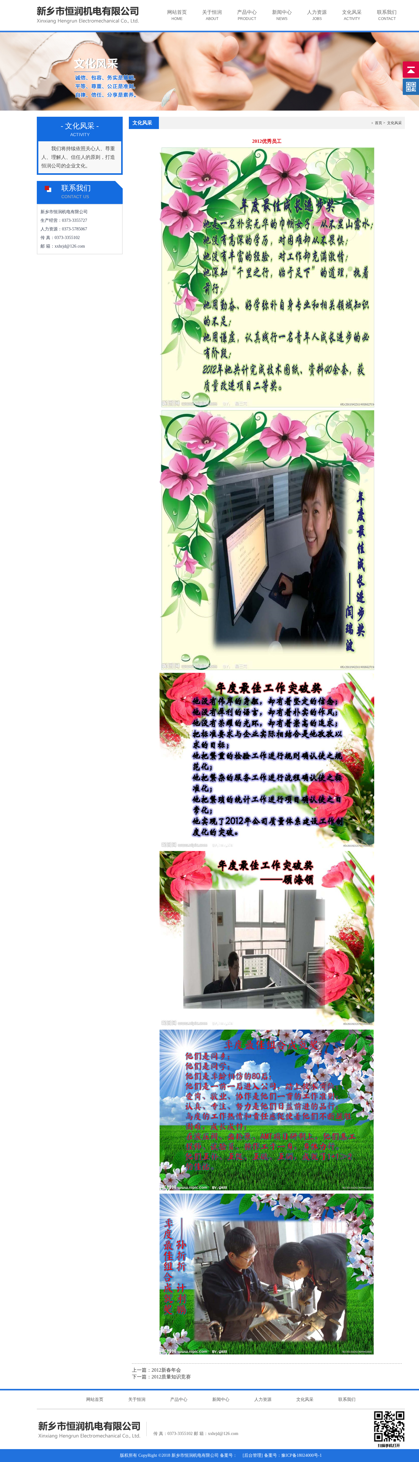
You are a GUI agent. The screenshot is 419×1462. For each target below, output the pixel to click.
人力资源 (317, 15)
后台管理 (252, 1455)
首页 (378, 123)
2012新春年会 (166, 1370)
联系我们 (387, 15)
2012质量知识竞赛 (171, 1376)
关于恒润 (212, 15)
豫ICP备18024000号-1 (301, 1455)
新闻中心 (282, 15)
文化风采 (352, 15)
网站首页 (177, 15)
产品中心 (247, 15)
